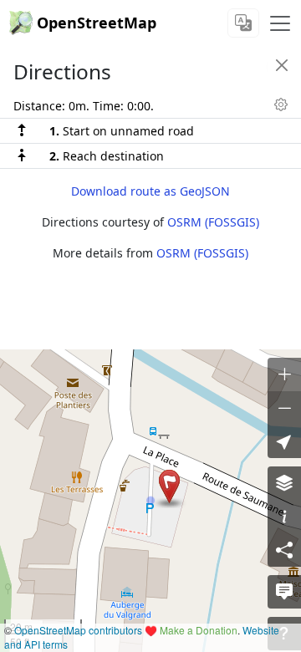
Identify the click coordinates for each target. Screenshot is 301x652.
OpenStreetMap (96, 23)
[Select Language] (243, 23)
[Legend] (284, 516)
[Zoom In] (284, 374)
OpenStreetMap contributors (78, 630)
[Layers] (284, 483)
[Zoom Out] (284, 408)
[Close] (281, 65)
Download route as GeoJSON (150, 191)
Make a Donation (198, 630)
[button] (169, 486)
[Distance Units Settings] (281, 104)
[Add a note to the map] (284, 592)
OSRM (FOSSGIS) (213, 222)
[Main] (280, 23)
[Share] (284, 550)
